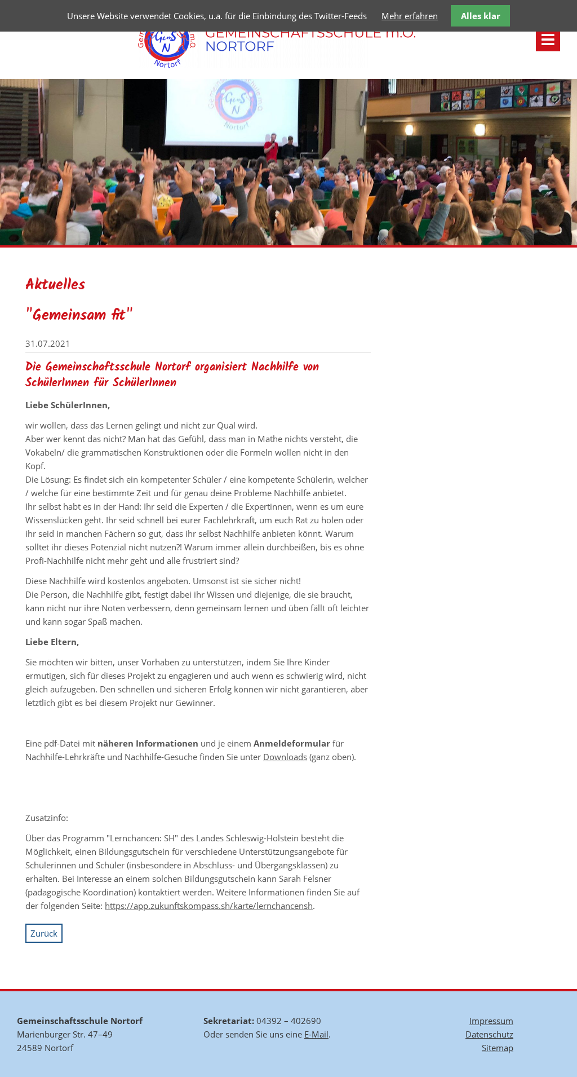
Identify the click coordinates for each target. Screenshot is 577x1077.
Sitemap (497, 1047)
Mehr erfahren (409, 15)
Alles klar (480, 15)
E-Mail (316, 1034)
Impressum (491, 1020)
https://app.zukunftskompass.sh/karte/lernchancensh (209, 905)
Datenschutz (489, 1034)
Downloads (285, 756)
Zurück (43, 933)
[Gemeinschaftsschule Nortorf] (276, 64)
